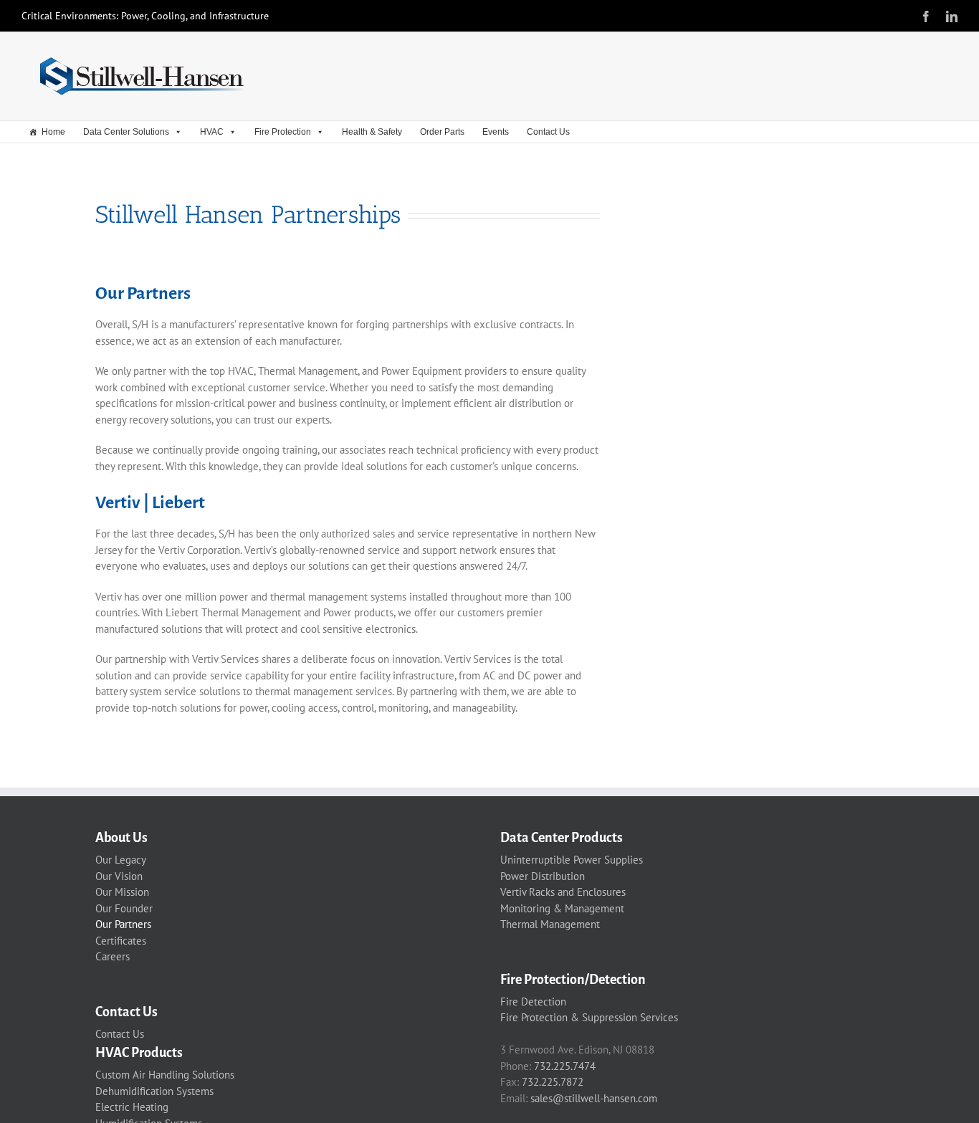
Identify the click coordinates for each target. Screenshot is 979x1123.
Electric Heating (131, 1107)
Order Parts (442, 132)
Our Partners (123, 924)
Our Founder (124, 908)
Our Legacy (120, 859)
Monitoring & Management (562, 908)
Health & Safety (372, 132)
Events (495, 132)
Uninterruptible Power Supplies (571, 859)
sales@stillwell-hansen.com (593, 1098)
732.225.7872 (552, 1082)
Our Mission (122, 892)
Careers (112, 956)
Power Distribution (542, 876)
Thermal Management (550, 924)
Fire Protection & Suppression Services (589, 1017)
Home (53, 132)
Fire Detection (533, 1001)
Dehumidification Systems (154, 1091)
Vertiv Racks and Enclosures (563, 892)
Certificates (120, 940)
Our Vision (119, 876)
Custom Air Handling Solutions (164, 1074)
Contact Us (548, 132)
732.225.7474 (565, 1066)
